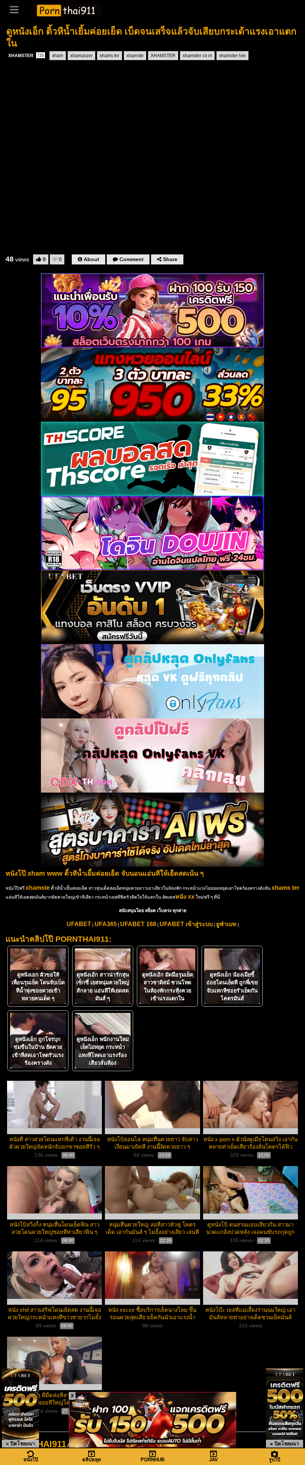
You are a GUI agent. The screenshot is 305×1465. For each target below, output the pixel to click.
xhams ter (109, 55)
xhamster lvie (232, 55)
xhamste (135, 55)
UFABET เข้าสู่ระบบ (186, 924)
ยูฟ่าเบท (226, 924)
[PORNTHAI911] (66, 10)
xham (57, 55)
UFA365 (105, 924)
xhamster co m (197, 55)
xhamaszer (81, 55)
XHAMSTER (26, 55)
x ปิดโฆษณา (20, 1443)
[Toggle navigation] (17, 9)
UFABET (79, 924)
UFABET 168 (138, 924)
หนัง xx (185, 896)
